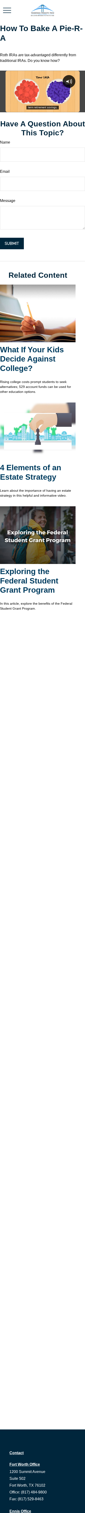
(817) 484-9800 (34, 1492)
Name (5, 142)
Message (7, 201)
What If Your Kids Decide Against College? (32, 359)
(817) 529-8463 (30, 1499)
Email (5, 171)
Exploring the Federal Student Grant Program (29, 580)
